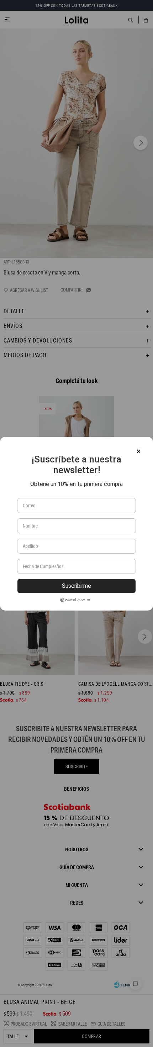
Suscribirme (76, 585)
